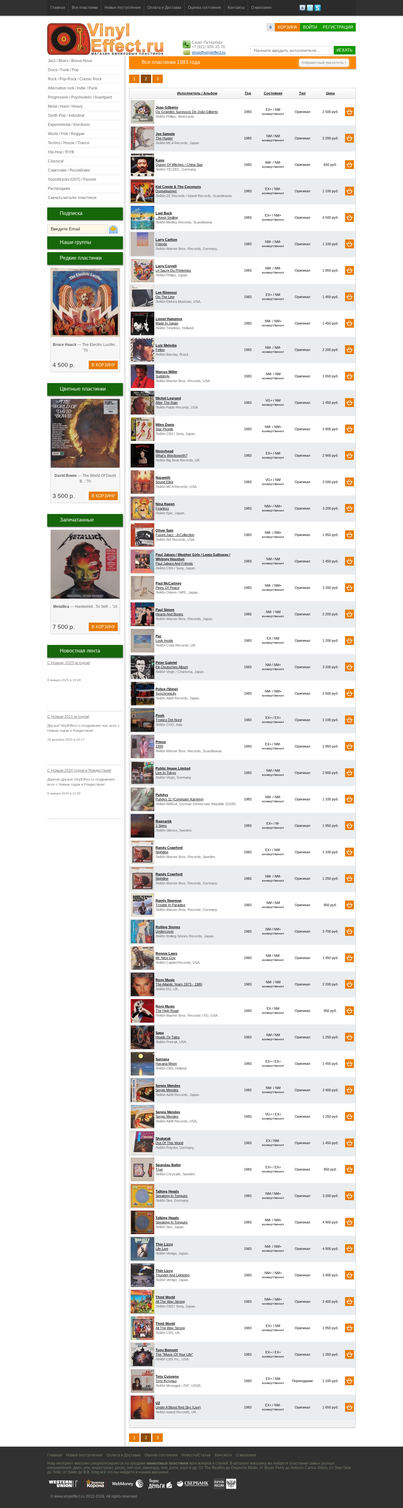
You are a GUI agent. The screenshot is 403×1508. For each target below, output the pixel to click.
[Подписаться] (113, 229)
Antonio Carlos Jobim (309, 1468)
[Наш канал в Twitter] (310, 10)
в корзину (103, 365)
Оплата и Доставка (164, 7)
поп (164, 1468)
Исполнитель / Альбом (197, 93)
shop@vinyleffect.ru (208, 52)
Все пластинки (85, 7)
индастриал (102, 1468)
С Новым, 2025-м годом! (68, 663)
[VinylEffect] (317, 10)
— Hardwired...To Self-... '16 (85, 606)
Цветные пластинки (83, 389)
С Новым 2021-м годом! (68, 716)
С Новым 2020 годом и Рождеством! (79, 770)
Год (248, 93)
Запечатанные (77, 519)
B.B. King (91, 1472)
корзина (287, 27)
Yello (57, 1472)
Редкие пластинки (81, 258)
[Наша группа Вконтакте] (302, 10)
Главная (57, 7)
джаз (77, 1468)
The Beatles (214, 1468)
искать (345, 50)
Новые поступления (123, 7)
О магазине (261, 7)
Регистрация (338, 27)
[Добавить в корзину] (349, 111)
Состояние (273, 93)
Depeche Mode (244, 1468)
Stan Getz (342, 1468)
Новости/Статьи (196, 1455)
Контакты (236, 7)
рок (87, 1468)
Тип (302, 93)
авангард (151, 1468)
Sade (72, 1472)
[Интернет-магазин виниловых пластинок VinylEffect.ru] (106, 53)
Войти (310, 27)
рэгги (173, 1468)
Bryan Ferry (274, 1468)
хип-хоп (134, 1468)
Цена (330, 93)
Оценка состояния (204, 7)
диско (120, 1468)
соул (184, 1468)
